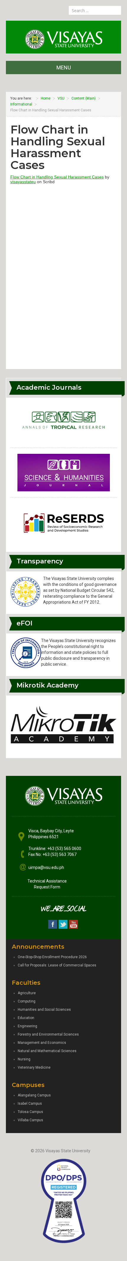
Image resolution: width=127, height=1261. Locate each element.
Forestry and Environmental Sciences (48, 1034)
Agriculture (27, 993)
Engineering (27, 1026)
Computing (26, 1001)
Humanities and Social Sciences (44, 1010)
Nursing (24, 1059)
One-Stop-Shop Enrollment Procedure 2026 (52, 957)
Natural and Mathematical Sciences (47, 1051)
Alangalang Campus (34, 1095)
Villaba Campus (30, 1120)
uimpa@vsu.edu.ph (46, 867)
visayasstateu (23, 181)
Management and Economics (42, 1043)
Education (26, 1018)
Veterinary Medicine (34, 1067)
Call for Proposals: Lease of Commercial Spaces (57, 965)
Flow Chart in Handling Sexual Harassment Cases (57, 177)
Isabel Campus (30, 1103)
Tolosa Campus (30, 1112)
